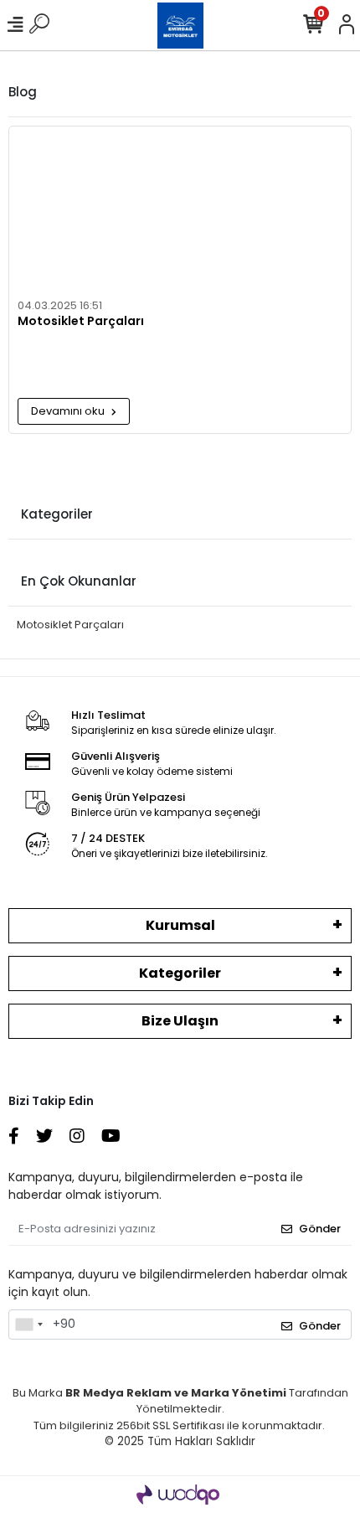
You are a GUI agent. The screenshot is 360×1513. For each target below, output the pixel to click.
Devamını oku (69, 411)
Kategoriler (180, 973)
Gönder (320, 1229)
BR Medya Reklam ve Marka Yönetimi (175, 1393)
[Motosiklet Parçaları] (180, 212)
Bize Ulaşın (180, 1020)
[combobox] (28, 1324)
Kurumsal (180, 925)
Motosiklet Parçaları (81, 321)
